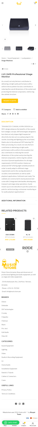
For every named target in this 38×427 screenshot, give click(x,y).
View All (4, 336)
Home (4, 58)
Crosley (4, 313)
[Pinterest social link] (13, 113)
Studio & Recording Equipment (12, 357)
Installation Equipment (9, 369)
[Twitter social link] (10, 113)
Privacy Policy (6, 390)
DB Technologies (7, 309)
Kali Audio (5, 332)
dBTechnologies (10, 237)
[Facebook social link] (8, 113)
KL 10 (28, 235)
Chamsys (5, 321)
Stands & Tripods (7, 372)
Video (4, 353)
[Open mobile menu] (3, 3)
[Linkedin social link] (15, 113)
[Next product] (35, 64)
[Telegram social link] (18, 113)
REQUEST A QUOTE (10, 101)
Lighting (4, 349)
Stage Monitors (7, 60)
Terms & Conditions (8, 394)
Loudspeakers (26, 58)
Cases (4, 380)
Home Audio (6, 365)
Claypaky (5, 317)
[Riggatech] (13, 249)
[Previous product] (31, 64)
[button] (10, 422)
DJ (2, 361)
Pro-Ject (5, 328)
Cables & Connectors (9, 376)
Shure (3, 324)
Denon (4, 302)
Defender (5, 305)
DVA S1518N (10, 235)
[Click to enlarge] (5, 39)
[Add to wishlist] (16, 218)
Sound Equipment (14, 58)
